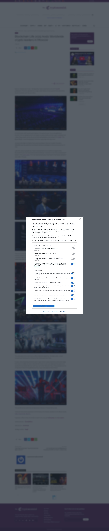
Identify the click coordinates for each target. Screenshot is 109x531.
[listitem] (54, 245)
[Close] (80, 219)
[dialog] (54, 265)
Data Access (54, 311)
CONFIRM (44, 306)
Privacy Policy (63, 311)
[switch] (73, 248)
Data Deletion (46, 311)
